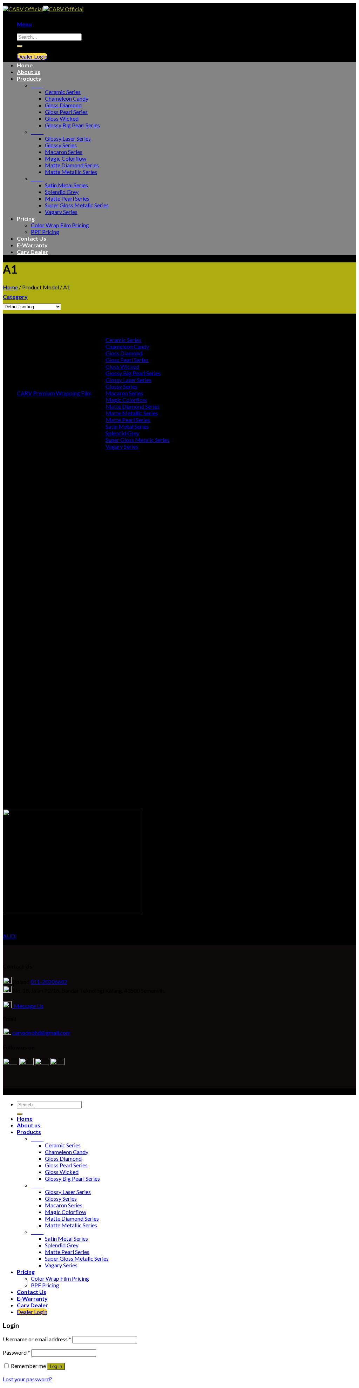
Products (29, 78)
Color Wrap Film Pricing (60, 225)
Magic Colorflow (65, 158)
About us (28, 71)
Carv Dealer (32, 251)
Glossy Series (61, 145)
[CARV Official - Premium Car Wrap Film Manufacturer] (43, 9)
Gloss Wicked (62, 118)
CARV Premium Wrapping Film (54, 393)
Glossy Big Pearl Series (72, 125)
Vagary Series (61, 211)
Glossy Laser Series (68, 138)
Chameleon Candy (66, 98)
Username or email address (37, 1339)
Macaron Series (63, 151)
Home (25, 65)
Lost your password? (27, 1379)
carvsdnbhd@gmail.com (41, 1032)
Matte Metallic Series (71, 171)
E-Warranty (32, 245)
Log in (56, 1366)
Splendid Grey (62, 191)
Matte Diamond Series (72, 165)
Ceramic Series (63, 91)
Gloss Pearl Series (66, 111)
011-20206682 (49, 981)
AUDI (10, 936)
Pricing (26, 218)
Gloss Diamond (63, 105)
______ (37, 85)
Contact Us (31, 238)
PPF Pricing (45, 231)
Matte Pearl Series (67, 198)
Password (16, 1352)
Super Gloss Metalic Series (77, 205)
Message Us (27, 1006)
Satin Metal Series (66, 185)
